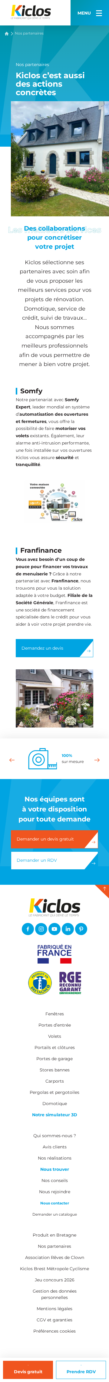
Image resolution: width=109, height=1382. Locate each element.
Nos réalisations (54, 1158)
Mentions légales (54, 1308)
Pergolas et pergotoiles (54, 1092)
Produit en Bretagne (54, 1235)
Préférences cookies (54, 1331)
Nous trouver (54, 1169)
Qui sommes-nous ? (54, 1135)
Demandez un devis (42, 648)
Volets (54, 1036)
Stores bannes (55, 1070)
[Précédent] (12, 760)
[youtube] (54, 929)
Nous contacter (54, 1203)
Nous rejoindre (54, 1191)
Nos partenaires (54, 1246)
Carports (54, 1081)
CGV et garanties (54, 1320)
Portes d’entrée (54, 1025)
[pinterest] (81, 929)
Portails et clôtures (55, 1047)
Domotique (54, 1103)
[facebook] (28, 929)
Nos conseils (54, 1180)
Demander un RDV (37, 860)
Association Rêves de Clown (54, 1257)
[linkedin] (68, 929)
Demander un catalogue (54, 1214)
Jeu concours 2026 (54, 1280)
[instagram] (41, 929)
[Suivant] (97, 760)
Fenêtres (54, 1014)
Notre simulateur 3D (54, 1114)
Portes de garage (54, 1058)
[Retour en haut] (102, 891)
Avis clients (55, 1147)
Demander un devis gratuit (45, 839)
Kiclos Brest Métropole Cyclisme (54, 1268)
